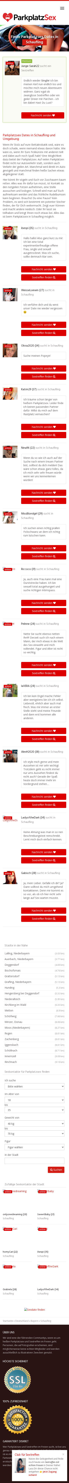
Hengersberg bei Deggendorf (34, 993)
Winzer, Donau (34, 1022)
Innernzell (34, 1056)
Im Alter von (12, 1094)
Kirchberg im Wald (34, 1004)
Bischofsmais (34, 970)
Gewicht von (12, 1117)
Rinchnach (34, 1062)
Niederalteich (34, 999)
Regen (34, 1033)
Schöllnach (34, 1050)
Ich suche (10, 1080)
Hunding (34, 987)
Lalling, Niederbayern (34, 953)
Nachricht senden (41, 115)
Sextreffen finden (42, 277)
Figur (7, 1141)
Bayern (34, 1320)
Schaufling (51, 228)
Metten (34, 1010)
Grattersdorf (34, 976)
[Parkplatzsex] (29, 17)
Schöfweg (34, 1016)
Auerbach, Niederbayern (34, 959)
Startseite (8, 1320)
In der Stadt (11, 1155)
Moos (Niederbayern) (34, 1027)
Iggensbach (34, 1044)
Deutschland (22, 1320)
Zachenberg (34, 1039)
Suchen (57, 1169)
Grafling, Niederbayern (34, 982)
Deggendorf (34, 964)
